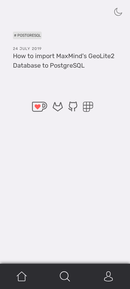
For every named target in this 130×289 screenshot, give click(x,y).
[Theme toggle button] (118, 11)
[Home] (21, 276)
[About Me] (108, 276)
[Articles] (64, 276)
